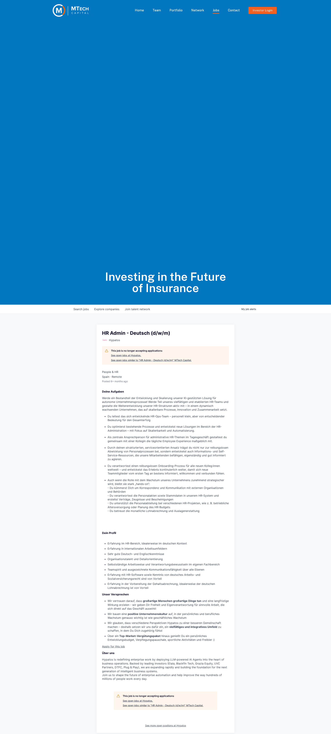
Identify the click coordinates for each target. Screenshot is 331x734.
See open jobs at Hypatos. (126, 355)
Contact (234, 10)
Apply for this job (113, 646)
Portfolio (176, 10)
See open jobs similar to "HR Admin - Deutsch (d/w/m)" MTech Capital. (151, 360)
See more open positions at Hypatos (165, 725)
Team (157, 10)
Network (197, 10)
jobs (81, 309)
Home (139, 10)
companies (106, 309)
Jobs (216, 10)
